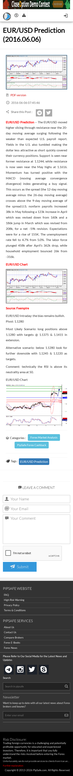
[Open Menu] (66, 15)
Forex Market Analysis (43, 437)
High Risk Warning (14, 599)
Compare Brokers (14, 637)
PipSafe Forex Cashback (31, 445)
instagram (24, 668)
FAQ (6, 594)
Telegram (42, 114)
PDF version (18, 95)
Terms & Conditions (15, 610)
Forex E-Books (12, 642)
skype (48, 668)
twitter (51, 112)
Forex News (10, 647)
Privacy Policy (11, 605)
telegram (13, 669)
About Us (9, 627)
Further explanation (13, 765)
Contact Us (10, 632)
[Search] (66, 686)
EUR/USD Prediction (34, 461)
